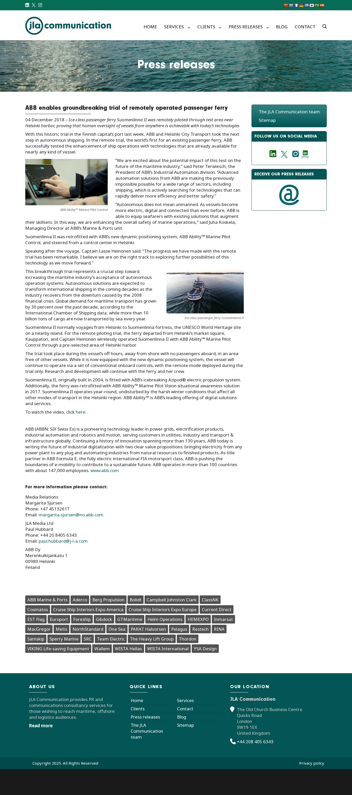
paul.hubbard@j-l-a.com (63, 541)
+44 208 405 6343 (255, 742)
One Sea (116, 629)
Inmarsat (223, 619)
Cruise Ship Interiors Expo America (88, 609)
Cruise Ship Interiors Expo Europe (163, 609)
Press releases (246, 27)
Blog (282, 27)
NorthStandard (87, 629)
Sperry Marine (64, 639)
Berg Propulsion (108, 600)
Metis (61, 629)
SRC (88, 639)
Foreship (82, 619)
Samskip (35, 639)
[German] (301, 5)
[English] (291, 5)
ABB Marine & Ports (47, 600)
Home (150, 27)
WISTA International (168, 649)
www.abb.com (104, 470)
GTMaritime (129, 619)
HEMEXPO (198, 619)
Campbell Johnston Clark (172, 600)
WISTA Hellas (128, 649)
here (80, 412)
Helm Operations (164, 619)
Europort (59, 619)
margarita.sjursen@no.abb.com (71, 515)
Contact (305, 27)
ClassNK (210, 600)
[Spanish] (322, 5)
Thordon (187, 639)
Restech (200, 629)
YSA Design (205, 649)
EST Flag (36, 619)
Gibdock (104, 619)
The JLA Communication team (289, 112)
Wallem (102, 649)
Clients (206, 27)
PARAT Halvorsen (148, 629)
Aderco (80, 600)
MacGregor (39, 629)
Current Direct (216, 609)
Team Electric (111, 639)
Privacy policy (311, 763)
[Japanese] (311, 5)
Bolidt (135, 600)
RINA (219, 629)
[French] (296, 5)
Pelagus (179, 629)
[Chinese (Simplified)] (285, 5)
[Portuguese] (316, 5)
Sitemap (267, 120)
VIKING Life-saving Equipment (58, 649)
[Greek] (306, 5)
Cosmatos (37, 609)
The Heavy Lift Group (152, 639)
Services (174, 27)
